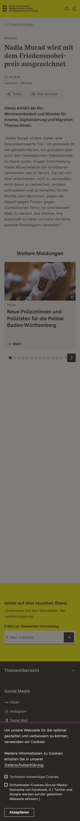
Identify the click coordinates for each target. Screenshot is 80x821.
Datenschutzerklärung (24, 765)
